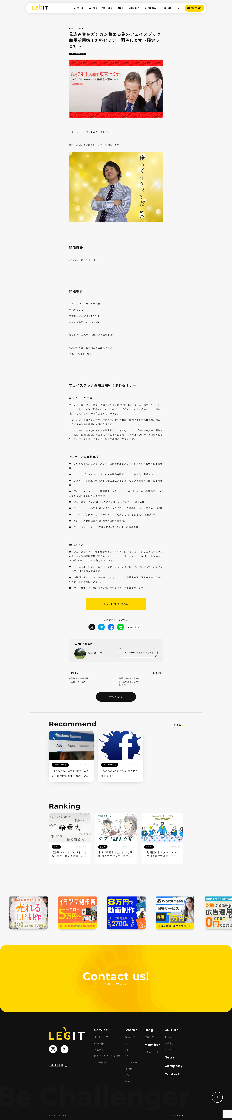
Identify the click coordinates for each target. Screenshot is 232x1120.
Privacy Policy (176, 1115)
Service (78, 8)
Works (93, 8)
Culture (107, 8)
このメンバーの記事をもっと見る (138, 653)
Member (134, 8)
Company (150, 8)
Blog (120, 8)
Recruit (166, 8)
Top (71, 28)
